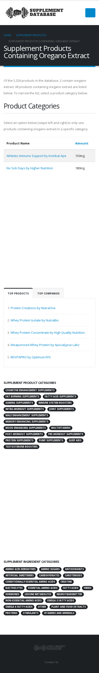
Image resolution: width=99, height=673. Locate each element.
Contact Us (51, 662)
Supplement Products (31, 35)
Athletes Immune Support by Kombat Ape (36, 156)
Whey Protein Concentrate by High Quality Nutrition (48, 332)
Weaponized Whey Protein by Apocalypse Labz (45, 345)
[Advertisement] (49, 233)
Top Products (18, 293)
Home (7, 35)
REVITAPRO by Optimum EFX (31, 357)
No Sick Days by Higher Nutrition (29, 168)
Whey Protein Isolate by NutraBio (35, 320)
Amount (82, 143)
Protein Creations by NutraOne (33, 308)
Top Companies (48, 293)
